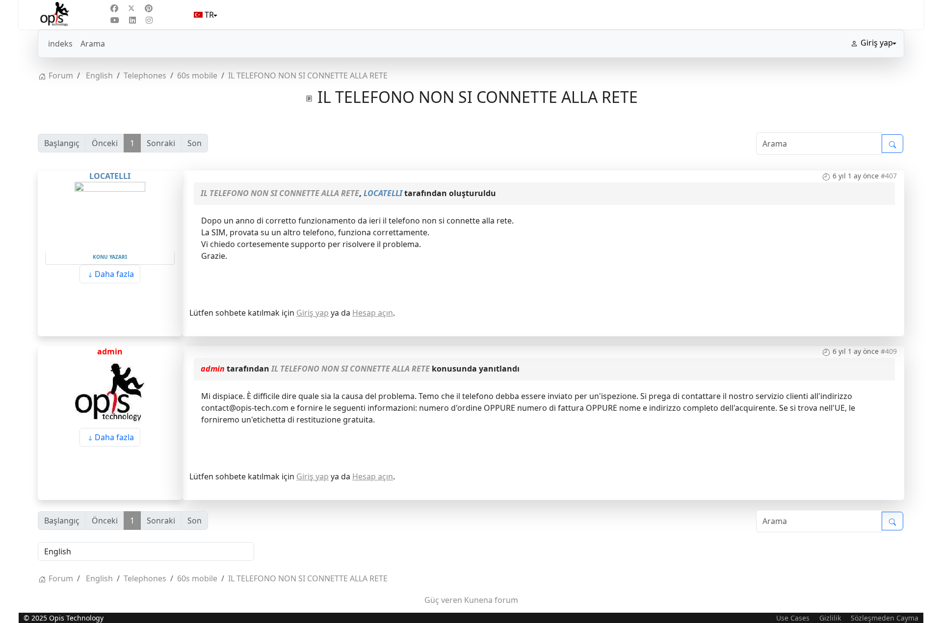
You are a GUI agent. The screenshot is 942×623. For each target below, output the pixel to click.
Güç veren (443, 600)
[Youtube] (114, 20)
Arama (92, 43)
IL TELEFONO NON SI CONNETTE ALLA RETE (280, 193)
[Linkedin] (132, 20)
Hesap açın (372, 312)
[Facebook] (114, 8)
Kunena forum (491, 600)
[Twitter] (131, 8)
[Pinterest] (149, 8)
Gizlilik (830, 618)
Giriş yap (312, 312)
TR (209, 14)
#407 (889, 175)
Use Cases (793, 618)
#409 (889, 351)
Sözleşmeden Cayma (884, 618)
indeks (60, 43)
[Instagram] (149, 20)
